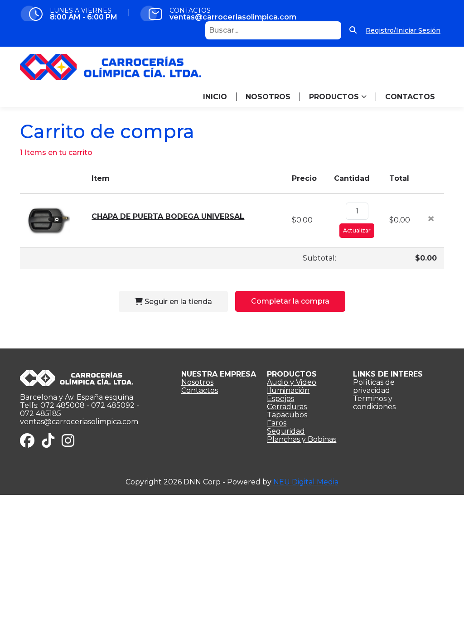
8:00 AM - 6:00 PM (83, 17)
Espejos (280, 398)
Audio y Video (291, 382)
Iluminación (288, 390)
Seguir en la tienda (177, 301)
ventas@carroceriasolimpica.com (232, 17)
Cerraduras (287, 406)
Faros (276, 423)
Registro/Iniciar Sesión (403, 30)
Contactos (199, 390)
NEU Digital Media (305, 482)
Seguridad (286, 431)
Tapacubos (287, 415)
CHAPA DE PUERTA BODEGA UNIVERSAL (168, 216)
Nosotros (197, 382)
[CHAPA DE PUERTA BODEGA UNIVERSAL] (47, 219)
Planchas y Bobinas (301, 439)
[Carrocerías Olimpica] (110, 66)
